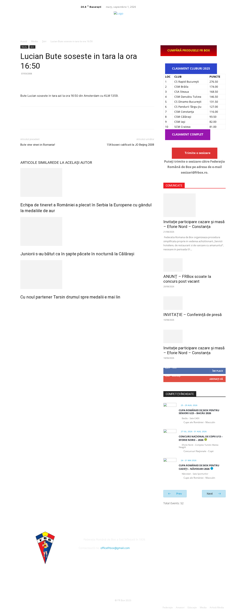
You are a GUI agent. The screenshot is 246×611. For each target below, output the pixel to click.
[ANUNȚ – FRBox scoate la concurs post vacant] (194, 265)
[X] (237, 7)
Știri (44, 41)
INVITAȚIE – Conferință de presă (192, 314)
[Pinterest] (42, 82)
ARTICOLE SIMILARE (37, 162)
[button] (244, 22)
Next (210, 493)
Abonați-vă (216, 378)
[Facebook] (228, 7)
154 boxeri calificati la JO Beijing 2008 (130, 144)
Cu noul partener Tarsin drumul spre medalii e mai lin (70, 297)
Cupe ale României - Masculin (199, 422)
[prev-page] (21, 305)
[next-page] (23, 305)
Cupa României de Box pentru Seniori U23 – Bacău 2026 (199, 411)
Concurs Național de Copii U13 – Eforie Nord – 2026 (201, 438)
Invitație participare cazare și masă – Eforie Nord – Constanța (193, 224)
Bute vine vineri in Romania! (37, 144)
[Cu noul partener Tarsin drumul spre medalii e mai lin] (87, 274)
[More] (60, 82)
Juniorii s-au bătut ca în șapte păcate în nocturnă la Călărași (77, 253)
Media (34, 41)
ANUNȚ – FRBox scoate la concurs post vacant (187, 279)
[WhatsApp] (51, 82)
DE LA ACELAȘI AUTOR (73, 162)
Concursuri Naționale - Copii (199, 451)
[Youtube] (242, 7)
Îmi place (217, 370)
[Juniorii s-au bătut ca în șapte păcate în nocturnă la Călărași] (87, 231)
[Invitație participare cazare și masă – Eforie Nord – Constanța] (194, 205)
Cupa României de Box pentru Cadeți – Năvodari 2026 (199, 467)
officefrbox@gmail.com (115, 548)
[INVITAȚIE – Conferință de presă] (194, 303)
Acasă (23, 41)
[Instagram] (232, 7)
